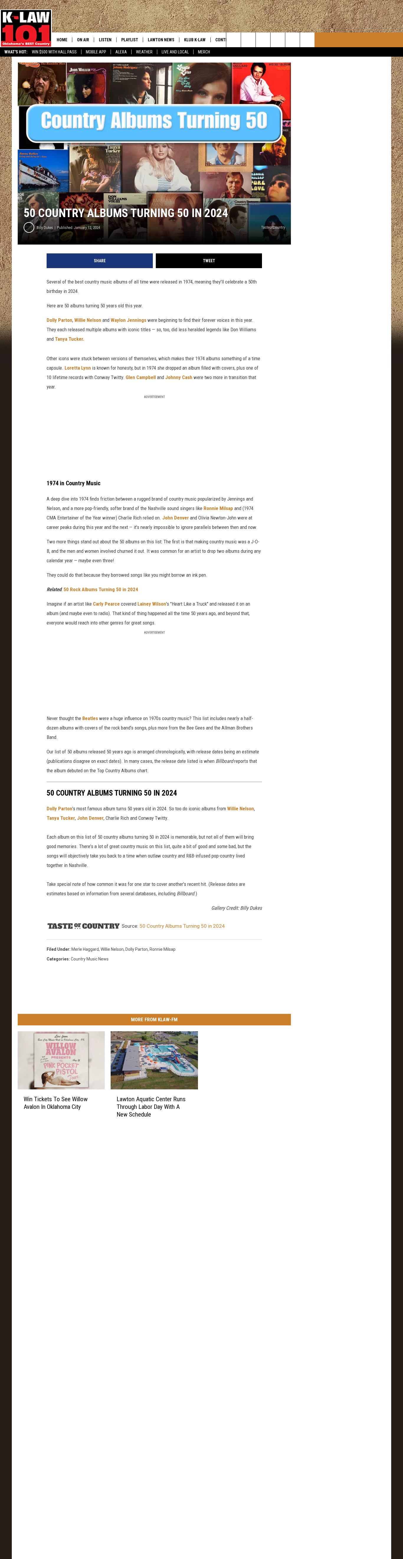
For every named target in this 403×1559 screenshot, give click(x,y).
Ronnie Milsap (218, 508)
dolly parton (136, 949)
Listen (105, 39)
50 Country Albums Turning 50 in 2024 (182, 926)
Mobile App (96, 52)
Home (62, 39)
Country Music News (90, 959)
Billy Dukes (45, 227)
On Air (83, 39)
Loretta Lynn (78, 368)
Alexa (121, 52)
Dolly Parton (59, 320)
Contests (225, 39)
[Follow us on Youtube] (292, 39)
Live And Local (175, 52)
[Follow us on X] (307, 39)
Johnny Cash (178, 377)
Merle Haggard (85, 949)
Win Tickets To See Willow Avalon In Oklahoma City (56, 1103)
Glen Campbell (141, 377)
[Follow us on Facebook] (263, 39)
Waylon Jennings (128, 320)
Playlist (129, 39)
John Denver (175, 518)
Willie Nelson (87, 320)
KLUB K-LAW (195, 39)
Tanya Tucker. (69, 339)
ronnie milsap (163, 949)
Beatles (90, 718)
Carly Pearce (106, 604)
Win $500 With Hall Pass (54, 52)
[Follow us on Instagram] (278, 39)
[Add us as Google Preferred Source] (248, 39)
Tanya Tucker (61, 818)
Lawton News (161, 39)
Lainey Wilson (151, 604)
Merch (204, 52)
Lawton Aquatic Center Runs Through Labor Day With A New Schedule (151, 1107)
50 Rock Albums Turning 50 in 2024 (100, 589)
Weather (144, 52)
